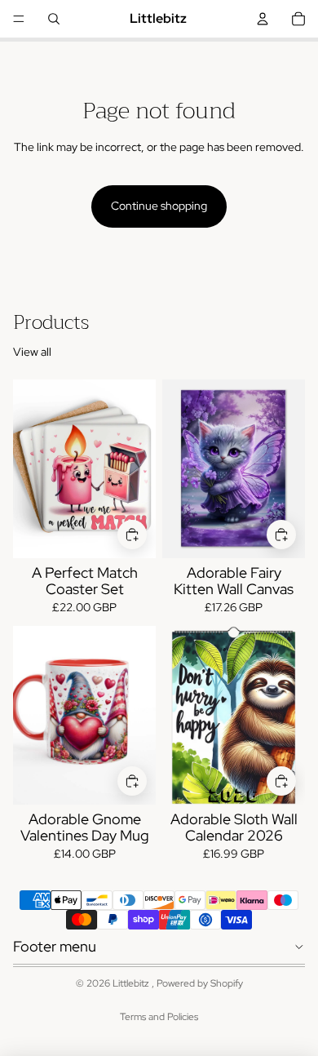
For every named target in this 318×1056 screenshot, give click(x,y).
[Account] (262, 19)
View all (32, 351)
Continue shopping (159, 205)
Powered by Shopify (200, 983)
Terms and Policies (159, 1016)
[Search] (54, 19)
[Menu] (19, 19)
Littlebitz (132, 983)
